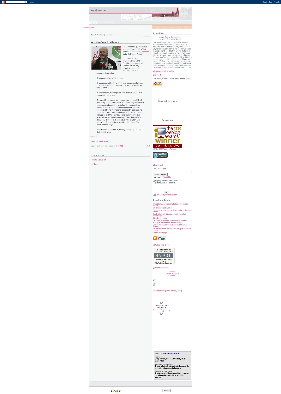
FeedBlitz (167, 177)
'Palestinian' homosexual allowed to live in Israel (170, 205)
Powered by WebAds (88, 27)
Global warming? (160, 233)
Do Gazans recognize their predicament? (170, 220)
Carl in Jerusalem (172, 37)
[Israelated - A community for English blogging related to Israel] (161, 268)
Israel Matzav (98, 10)
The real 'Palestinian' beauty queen (167, 223)
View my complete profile (163, 71)
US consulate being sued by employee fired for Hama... (172, 211)
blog (160, 306)
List (173, 272)
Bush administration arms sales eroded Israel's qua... (169, 215)
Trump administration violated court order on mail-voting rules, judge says (172, 367)
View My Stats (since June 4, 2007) (167, 291)
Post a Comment (99, 160)
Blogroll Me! (158, 165)
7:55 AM (119, 146)
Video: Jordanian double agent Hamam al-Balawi (170, 226)
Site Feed (157, 75)
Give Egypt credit (160, 218)
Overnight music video (162, 208)
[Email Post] (148, 146)
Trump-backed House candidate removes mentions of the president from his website (172, 375)
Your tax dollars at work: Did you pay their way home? (172, 229)
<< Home (94, 164)
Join (171, 276)
